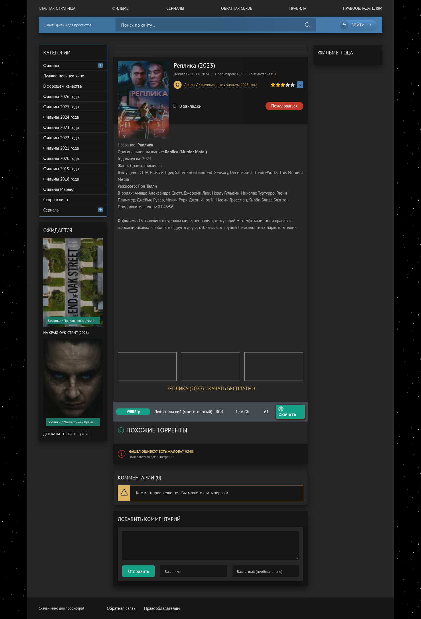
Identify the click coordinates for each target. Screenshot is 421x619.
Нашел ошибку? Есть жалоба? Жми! (161, 451)
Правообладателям (362, 8)
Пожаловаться (284, 106)
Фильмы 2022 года (61, 137)
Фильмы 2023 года (241, 84)
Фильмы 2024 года (61, 117)
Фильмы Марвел (58, 189)
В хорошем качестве (62, 86)
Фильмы (120, 8)
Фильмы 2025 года (61, 106)
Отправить (138, 571)
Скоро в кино (55, 199)
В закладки (190, 106)
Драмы (189, 84)
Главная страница (57, 8)
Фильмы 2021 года (61, 148)
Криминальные (210, 84)
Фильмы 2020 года (61, 158)
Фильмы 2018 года (61, 179)
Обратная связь (236, 8)
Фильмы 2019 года (61, 168)
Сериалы (175, 8)
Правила (297, 8)
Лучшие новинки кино (63, 76)
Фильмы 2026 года (61, 96)
